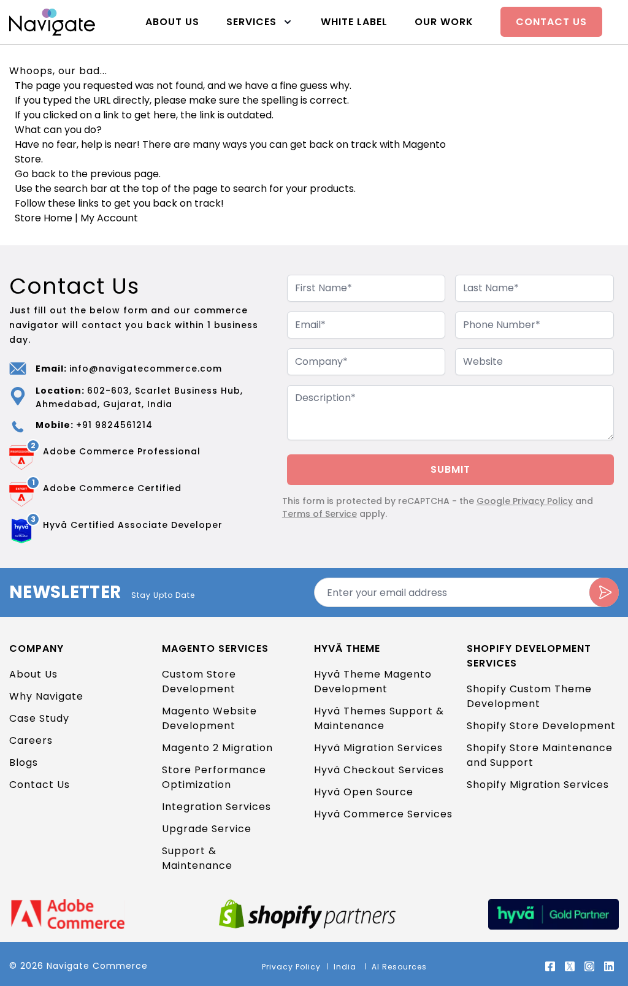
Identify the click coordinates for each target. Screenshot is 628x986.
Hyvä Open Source (363, 792)
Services (251, 22)
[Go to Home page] (52, 22)
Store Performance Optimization (214, 777)
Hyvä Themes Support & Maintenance (379, 718)
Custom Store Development (199, 681)
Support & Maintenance (197, 858)
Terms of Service (319, 514)
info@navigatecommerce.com (145, 368)
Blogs (23, 762)
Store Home (43, 218)
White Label (354, 22)
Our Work (444, 22)
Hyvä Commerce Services (383, 814)
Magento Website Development (209, 718)
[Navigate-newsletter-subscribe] (604, 592)
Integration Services (216, 807)
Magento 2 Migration (217, 748)
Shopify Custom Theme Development (529, 696)
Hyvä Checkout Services (379, 770)
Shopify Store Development (541, 726)
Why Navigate (46, 696)
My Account (109, 218)
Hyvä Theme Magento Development (373, 681)
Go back (35, 174)
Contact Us (551, 22)
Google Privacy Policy (525, 501)
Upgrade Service (206, 829)
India (346, 966)
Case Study (39, 718)
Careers (31, 740)
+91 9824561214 (114, 425)
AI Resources (399, 966)
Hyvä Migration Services (378, 748)
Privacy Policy (291, 966)
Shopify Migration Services (538, 785)
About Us (172, 22)
